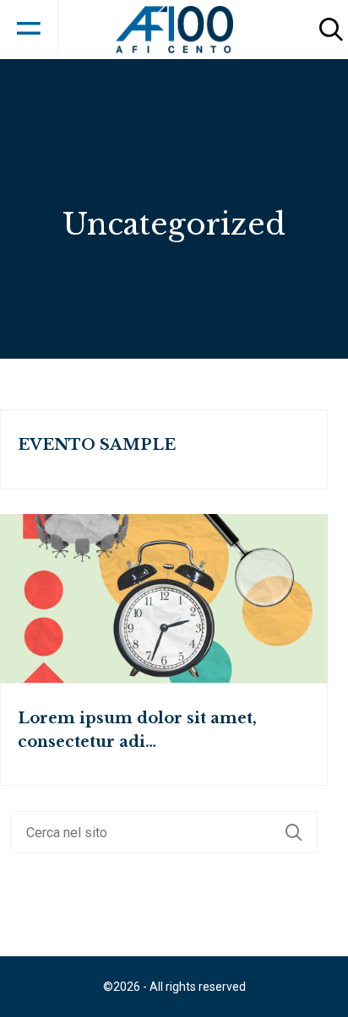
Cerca (301, 832)
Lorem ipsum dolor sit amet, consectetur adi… (137, 730)
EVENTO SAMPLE (97, 444)
